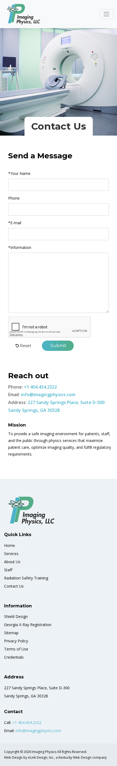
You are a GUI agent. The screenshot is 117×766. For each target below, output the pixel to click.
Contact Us (14, 586)
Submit (57, 345)
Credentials (14, 657)
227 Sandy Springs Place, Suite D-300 (66, 402)
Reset (25, 345)
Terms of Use (16, 649)
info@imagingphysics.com (48, 395)
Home (9, 545)
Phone (14, 198)
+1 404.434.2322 (40, 387)
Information (19, 247)
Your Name (19, 173)
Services (11, 553)
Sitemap (11, 632)
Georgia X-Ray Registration (27, 624)
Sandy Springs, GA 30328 (34, 410)
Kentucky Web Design (75, 757)
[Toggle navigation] (106, 14)
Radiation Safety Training (26, 578)
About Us (12, 561)
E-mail (14, 222)
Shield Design (16, 616)
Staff (8, 569)
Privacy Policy (16, 640)
